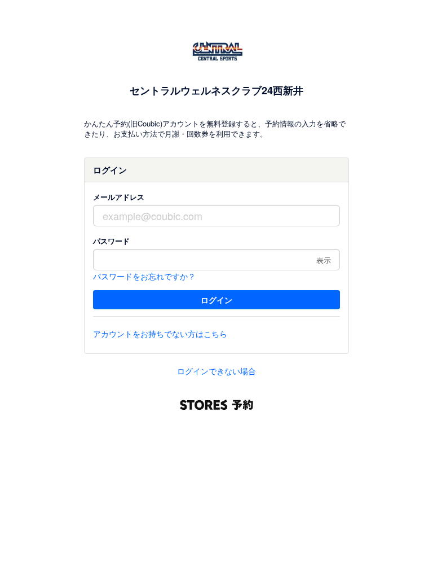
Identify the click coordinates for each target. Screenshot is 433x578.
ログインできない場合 (216, 370)
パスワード (111, 240)
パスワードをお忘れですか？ (144, 276)
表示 (323, 260)
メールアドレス (118, 196)
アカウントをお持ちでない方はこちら (160, 333)
